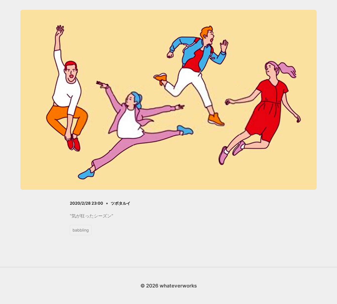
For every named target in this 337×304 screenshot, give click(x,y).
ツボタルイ (121, 203)
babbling (81, 230)
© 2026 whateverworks (168, 286)
